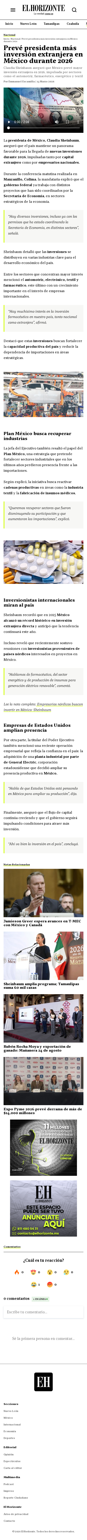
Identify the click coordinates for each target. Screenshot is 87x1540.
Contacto (9, 1520)
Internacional (12, 1424)
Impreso (9, 1491)
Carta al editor (13, 1468)
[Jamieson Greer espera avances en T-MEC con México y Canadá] (43, 893)
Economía (10, 1431)
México (8, 1417)
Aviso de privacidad (16, 1514)
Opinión (9, 1454)
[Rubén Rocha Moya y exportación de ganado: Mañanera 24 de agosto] (43, 1018)
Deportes (9, 1438)
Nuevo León (11, 1411)
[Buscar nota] (74, 10)
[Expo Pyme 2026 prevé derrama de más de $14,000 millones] (43, 1081)
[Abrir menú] (13, 10)
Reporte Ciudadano (16, 1497)
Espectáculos (12, 1461)
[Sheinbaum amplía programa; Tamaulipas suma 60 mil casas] (43, 956)
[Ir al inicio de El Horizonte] (43, 10)
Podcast (9, 1484)
